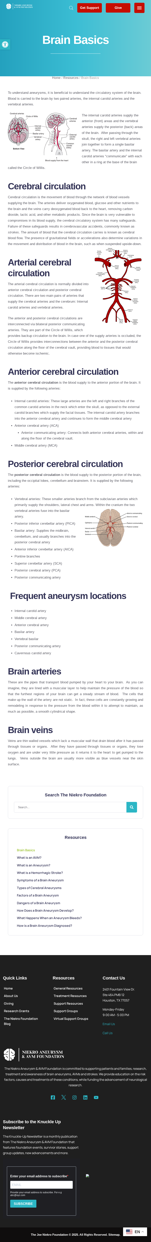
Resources (70, 77)
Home (56, 77)
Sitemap (114, 1234)
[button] (5, 44)
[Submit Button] (131, 807)
